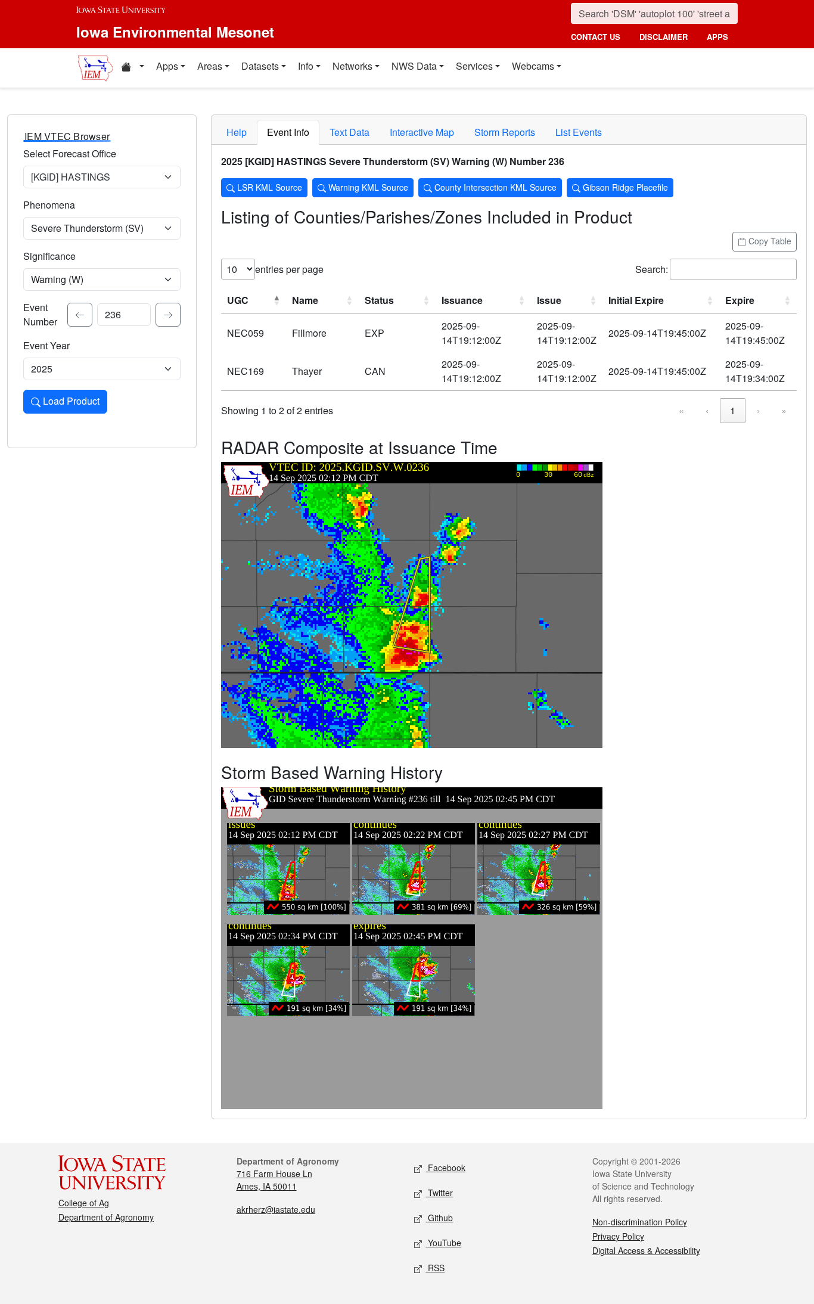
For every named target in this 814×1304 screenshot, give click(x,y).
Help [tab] (236, 132)
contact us (595, 36)
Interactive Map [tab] (422, 132)
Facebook (445, 1167)
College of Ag (83, 1203)
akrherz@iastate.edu (276, 1209)
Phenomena (49, 205)
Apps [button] (167, 66)
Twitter (439, 1193)
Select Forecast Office (69, 153)
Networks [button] (352, 66)
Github (439, 1218)
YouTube (443, 1243)
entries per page (289, 269)
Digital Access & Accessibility (646, 1250)
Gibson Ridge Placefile (624, 187)
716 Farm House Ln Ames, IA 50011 (274, 1180)
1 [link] (732, 410)
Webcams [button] (533, 66)
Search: (651, 269)
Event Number (40, 314)
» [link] (784, 410)
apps (717, 36)
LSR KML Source (268, 187)
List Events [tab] (578, 132)
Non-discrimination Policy (639, 1222)
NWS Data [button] (414, 66)
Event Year (46, 345)
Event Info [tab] (288, 132)
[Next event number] (168, 315)
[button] (132, 68)
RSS (435, 1268)
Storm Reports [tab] (504, 132)
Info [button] (305, 66)
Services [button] (474, 66)
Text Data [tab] (349, 132)
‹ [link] (707, 410)
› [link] (758, 410)
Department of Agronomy (106, 1217)
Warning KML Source (367, 187)
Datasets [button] (260, 66)
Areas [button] (209, 66)
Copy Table (768, 241)
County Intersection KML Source (494, 187)
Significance (49, 256)
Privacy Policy (618, 1236)
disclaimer (663, 36)
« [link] (681, 410)
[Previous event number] (79, 315)
